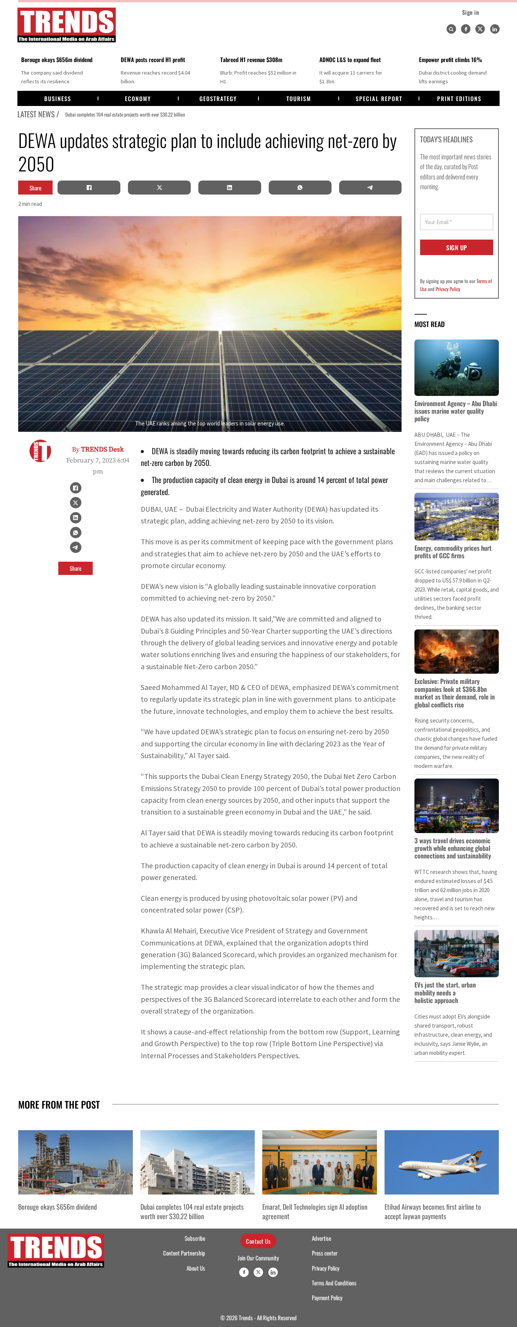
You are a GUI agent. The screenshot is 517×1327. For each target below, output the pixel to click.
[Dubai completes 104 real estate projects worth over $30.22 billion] (197, 1162)
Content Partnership (184, 1253)
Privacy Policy (448, 289)
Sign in (470, 12)
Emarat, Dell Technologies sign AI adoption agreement (315, 1211)
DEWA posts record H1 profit (153, 59)
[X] (159, 187)
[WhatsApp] (300, 187)
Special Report (379, 98)
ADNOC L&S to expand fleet (350, 59)
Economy (138, 98)
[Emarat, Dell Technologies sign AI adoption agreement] (319, 1162)
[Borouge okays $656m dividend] (75, 1162)
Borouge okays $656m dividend (56, 59)
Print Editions (459, 98)
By (98, 449)
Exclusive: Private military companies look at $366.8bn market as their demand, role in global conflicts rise (454, 692)
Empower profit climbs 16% (450, 59)
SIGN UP (456, 247)
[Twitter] (480, 29)
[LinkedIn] (229, 187)
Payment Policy (327, 1297)
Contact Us (258, 1241)
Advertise (321, 1238)
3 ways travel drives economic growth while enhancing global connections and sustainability (452, 848)
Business (57, 98)
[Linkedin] (495, 29)
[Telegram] (370, 187)
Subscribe (195, 1238)
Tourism (299, 98)
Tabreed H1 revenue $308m (251, 59)
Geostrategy (218, 98)
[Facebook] (465, 29)
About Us (196, 1268)
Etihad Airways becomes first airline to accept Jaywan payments (433, 1211)
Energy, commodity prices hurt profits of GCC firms (453, 551)
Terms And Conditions (334, 1283)
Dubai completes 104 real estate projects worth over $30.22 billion (120, 114)
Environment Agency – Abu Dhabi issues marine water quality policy (455, 411)
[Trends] (66, 25)
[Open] (451, 29)
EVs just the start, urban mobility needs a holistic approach (445, 992)
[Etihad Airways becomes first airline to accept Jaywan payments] (442, 1162)
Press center (325, 1253)
